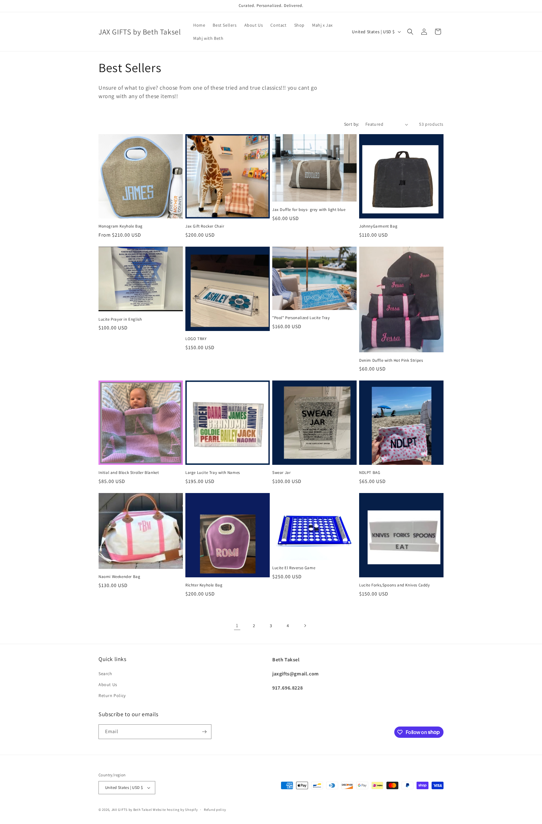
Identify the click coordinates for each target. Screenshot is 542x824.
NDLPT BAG (369, 472)
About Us (107, 684)
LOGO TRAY (195, 338)
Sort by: (351, 124)
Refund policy (215, 809)
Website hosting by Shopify (175, 809)
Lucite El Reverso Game (293, 567)
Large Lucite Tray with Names (212, 472)
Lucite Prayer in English (120, 319)
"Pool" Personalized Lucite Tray (301, 317)
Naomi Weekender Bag (119, 576)
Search (105, 673)
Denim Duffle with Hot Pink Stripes (391, 360)
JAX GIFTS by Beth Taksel (131, 809)
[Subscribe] (204, 731)
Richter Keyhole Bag (203, 585)
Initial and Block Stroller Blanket (128, 472)
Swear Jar (281, 472)
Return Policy (112, 695)
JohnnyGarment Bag (378, 226)
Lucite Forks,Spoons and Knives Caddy (394, 585)
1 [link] (237, 625)
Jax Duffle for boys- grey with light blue (309, 209)
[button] (410, 32)
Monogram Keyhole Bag (120, 226)
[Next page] (305, 625)
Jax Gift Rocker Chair (204, 226)
